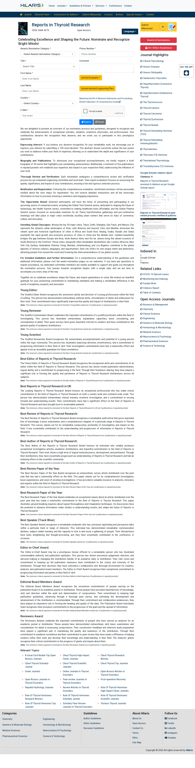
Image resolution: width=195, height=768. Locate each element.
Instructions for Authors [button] (66, 14)
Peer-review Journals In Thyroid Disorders (75, 681)
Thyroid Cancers (151, 108)
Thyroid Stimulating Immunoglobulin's (151, 142)
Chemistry (7, 719)
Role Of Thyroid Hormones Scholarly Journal (76, 697)
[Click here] (31, 5)
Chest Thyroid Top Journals (114, 663)
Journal (27, 14)
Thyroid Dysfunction (153, 119)
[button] (47, 54)
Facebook (172, 718)
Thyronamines (150, 149)
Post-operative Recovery (113, 679)
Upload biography (90, 77)
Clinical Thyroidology (153, 61)
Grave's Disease (151, 66)
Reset (100, 122)
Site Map (136, 742)
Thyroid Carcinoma (152, 113)
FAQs (135, 737)
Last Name (25, 85)
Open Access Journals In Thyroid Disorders (37, 681)
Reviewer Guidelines (94, 728)
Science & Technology (54, 736)
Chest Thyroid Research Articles (112, 657)
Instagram (172, 733)
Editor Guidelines (92, 723)
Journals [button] (61, 5)
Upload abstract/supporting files (97, 88)
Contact (128, 5)
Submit (87, 122)
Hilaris (189, 750)
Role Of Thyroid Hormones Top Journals (40, 705)
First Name (26, 73)
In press (108, 14)
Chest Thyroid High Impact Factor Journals (76, 657)
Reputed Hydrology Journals (39, 687)
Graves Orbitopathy (152, 72)
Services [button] (100, 5)
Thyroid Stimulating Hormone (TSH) (156, 132)
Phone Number (87, 48)
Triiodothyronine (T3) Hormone (158, 166)
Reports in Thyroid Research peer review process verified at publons (158, 214)
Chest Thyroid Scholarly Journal (37, 665)
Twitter (170, 723)
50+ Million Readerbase (159, 47)
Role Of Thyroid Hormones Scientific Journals (114, 697)
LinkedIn (171, 728)
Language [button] (129, 31)
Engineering (49, 719)
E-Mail (24, 110)
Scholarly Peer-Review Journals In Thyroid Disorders (77, 705)
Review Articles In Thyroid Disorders (76, 689)
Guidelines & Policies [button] (81, 5)
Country (25, 97)
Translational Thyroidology (156, 160)
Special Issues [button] (133, 14)
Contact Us (137, 728)
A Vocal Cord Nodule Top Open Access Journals (40, 657)
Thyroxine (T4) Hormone (155, 154)
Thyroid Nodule (150, 125)
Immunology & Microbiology (57, 724)
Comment (84, 61)
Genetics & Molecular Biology (17, 724)
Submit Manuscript (91, 14)
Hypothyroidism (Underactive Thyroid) (156, 95)
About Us (136, 718)
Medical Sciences (11, 730)
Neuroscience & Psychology (57, 730)
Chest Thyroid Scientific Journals (75, 665)
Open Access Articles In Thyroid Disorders (113, 673)
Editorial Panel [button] (42, 14)
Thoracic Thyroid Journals (113, 703)
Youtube (171, 737)
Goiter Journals (32, 671)
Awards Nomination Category (35, 48)
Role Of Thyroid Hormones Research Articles (38, 697)
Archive (119, 14)
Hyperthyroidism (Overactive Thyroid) (156, 86)
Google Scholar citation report (156, 173)
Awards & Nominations (158, 40)
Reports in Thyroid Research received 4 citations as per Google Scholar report (157, 184)
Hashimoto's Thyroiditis (155, 78)
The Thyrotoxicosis (152, 102)
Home (52, 5)
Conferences (115, 5)
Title (23, 61)
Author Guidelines (92, 718)
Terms (135, 733)
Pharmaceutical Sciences (14, 736)
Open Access (139, 723)
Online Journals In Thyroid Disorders (76, 673)
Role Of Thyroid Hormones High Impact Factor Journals (115, 689)
